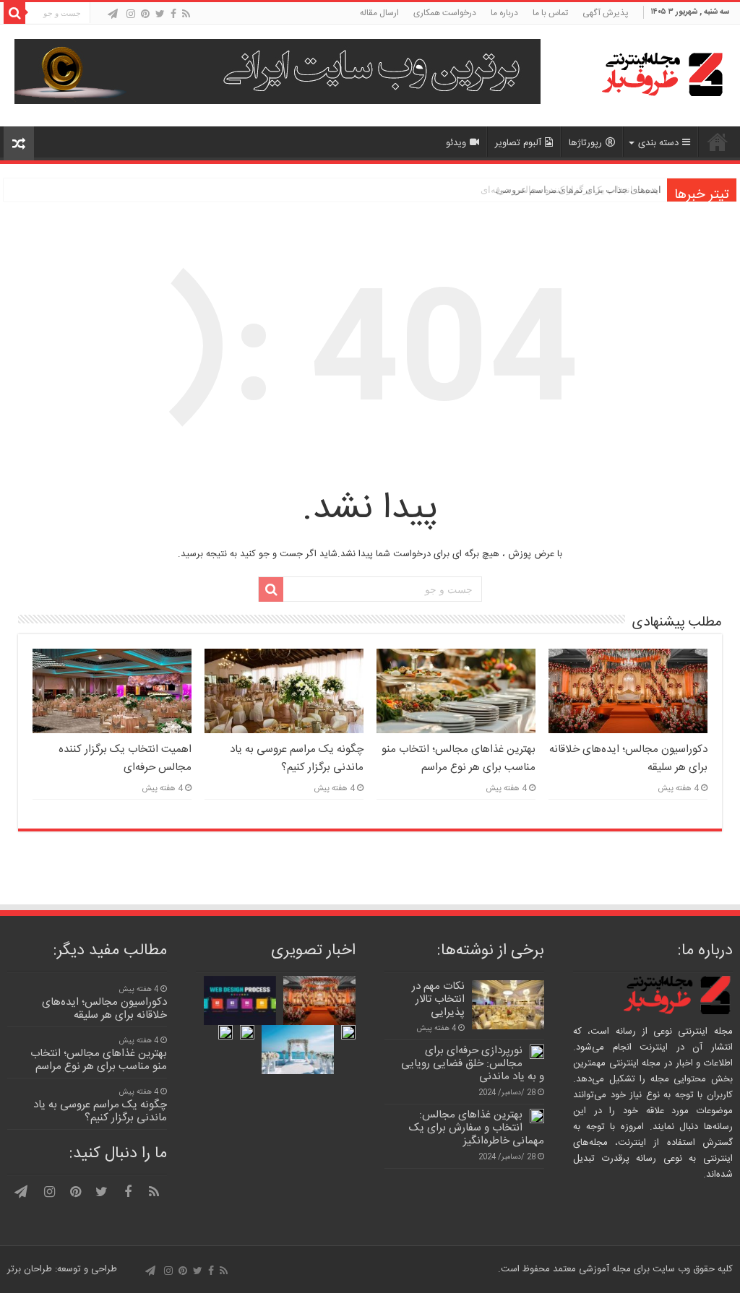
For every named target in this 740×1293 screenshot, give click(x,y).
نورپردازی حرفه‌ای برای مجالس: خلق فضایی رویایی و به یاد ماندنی (472, 1064)
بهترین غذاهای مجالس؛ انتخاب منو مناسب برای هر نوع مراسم (458, 758)
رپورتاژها (585, 143)
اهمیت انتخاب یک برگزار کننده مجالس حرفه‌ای (125, 758)
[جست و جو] (14, 13)
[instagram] (131, 14)
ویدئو (456, 143)
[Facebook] (173, 14)
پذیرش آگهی (605, 13)
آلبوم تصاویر (518, 143)
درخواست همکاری (444, 13)
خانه (717, 141)
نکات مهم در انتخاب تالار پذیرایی (438, 999)
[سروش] (99, 15)
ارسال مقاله (379, 13)
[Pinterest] (145, 14)
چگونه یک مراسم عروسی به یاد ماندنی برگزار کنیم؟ (296, 758)
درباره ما (504, 13)
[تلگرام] (112, 14)
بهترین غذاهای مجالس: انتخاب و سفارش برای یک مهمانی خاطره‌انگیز (476, 1128)
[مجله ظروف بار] (635, 75)
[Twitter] (160, 14)
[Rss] (186, 14)
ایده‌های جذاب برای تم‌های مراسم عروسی (578, 189)
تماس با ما (550, 13)
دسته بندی (658, 143)
